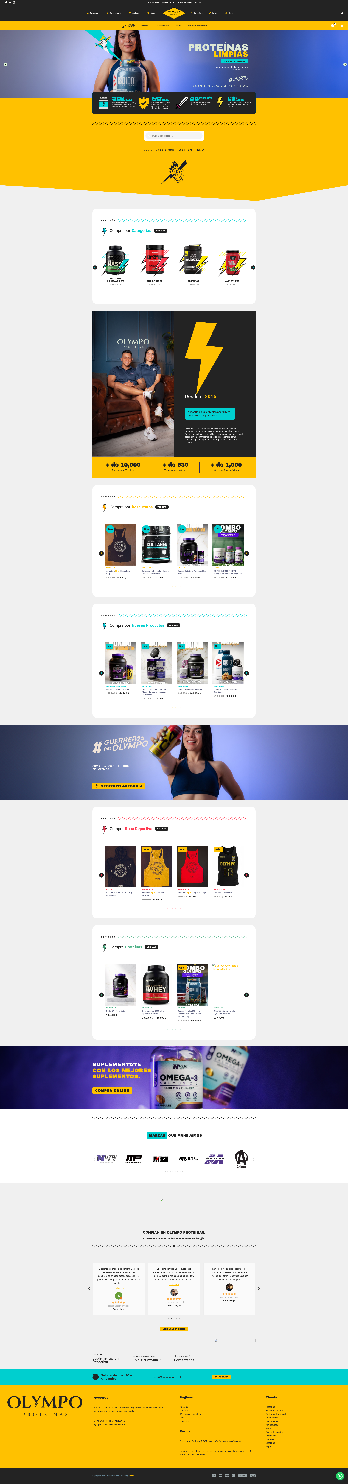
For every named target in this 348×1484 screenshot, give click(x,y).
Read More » (119, 1288)
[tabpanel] (115, 265)
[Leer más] (205, 856)
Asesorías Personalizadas (144, 1356)
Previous (89, 1288)
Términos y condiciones (197, 26)
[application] (99, 13)
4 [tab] (175, 586)
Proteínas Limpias (274, 1410)
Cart (182, 1417)
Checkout (184, 1421)
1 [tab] (172, 294)
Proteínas (270, 1407)
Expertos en (97, 1354)
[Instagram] (14, 2)
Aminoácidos (272, 1425)
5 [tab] (178, 586)
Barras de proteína (274, 1432)
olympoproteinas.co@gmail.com (109, 1424)
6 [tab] (180, 586)
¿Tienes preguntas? (182, 1356)
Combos (270, 1439)
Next (259, 1288)
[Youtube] (10, 2)
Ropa (268, 1446)
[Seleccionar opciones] (205, 974)
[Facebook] (6, 2)
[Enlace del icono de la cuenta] (342, 26)
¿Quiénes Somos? (162, 26)
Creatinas (270, 1443)
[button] (342, 13)
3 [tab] (172, 586)
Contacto (179, 26)
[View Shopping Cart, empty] (332, 25)
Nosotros (184, 1407)
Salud (268, 1428)
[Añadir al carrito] (133, 534)
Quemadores (272, 1417)
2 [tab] (175, 294)
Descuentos (145, 26)
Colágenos (271, 1435)
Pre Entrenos (272, 1421)
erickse (131, 1476)
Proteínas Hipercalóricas (277, 1414)
